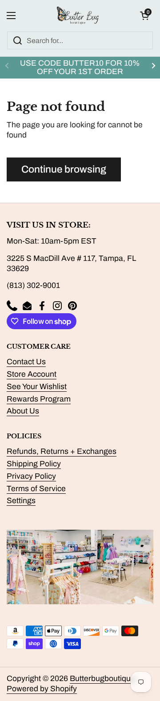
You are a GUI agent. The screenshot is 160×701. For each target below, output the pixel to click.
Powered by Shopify (42, 689)
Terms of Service (36, 488)
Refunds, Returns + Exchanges (61, 451)
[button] (144, 15)
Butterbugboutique (102, 678)
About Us (23, 411)
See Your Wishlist (37, 386)
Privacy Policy (31, 476)
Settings (21, 500)
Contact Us (26, 362)
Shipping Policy (34, 464)
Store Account (31, 374)
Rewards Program (39, 399)
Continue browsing (63, 169)
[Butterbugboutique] (78, 15)
